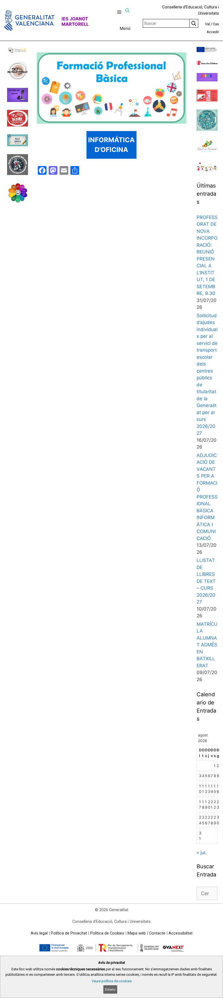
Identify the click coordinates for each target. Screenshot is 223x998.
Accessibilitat (181, 933)
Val (207, 24)
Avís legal (39, 933)
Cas (216, 24)
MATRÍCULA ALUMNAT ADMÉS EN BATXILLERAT (207, 644)
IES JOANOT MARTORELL (75, 21)
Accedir (213, 32)
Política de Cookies (107, 933)
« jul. (202, 852)
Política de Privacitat (69, 933)
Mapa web (137, 933)
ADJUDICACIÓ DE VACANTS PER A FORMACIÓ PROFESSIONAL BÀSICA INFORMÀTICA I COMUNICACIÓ (207, 497)
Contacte (157, 933)
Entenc (110, 989)
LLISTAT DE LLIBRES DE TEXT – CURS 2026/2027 (206, 581)
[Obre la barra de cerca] (127, 10)
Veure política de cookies (112, 981)
